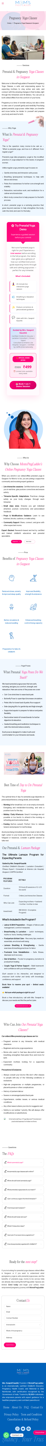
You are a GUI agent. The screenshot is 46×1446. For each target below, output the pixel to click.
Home (9, 23)
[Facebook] (28, 1428)
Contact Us (37, 1407)
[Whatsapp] (6, 1437)
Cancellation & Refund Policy (23, 1419)
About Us (17, 1407)
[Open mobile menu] (3, 3)
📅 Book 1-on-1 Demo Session (23, 385)
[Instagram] (17, 1428)
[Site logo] (23, 3)
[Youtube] (23, 1428)
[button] (23, 48)
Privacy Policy (11, 1414)
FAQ (26, 1407)
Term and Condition (31, 1414)
